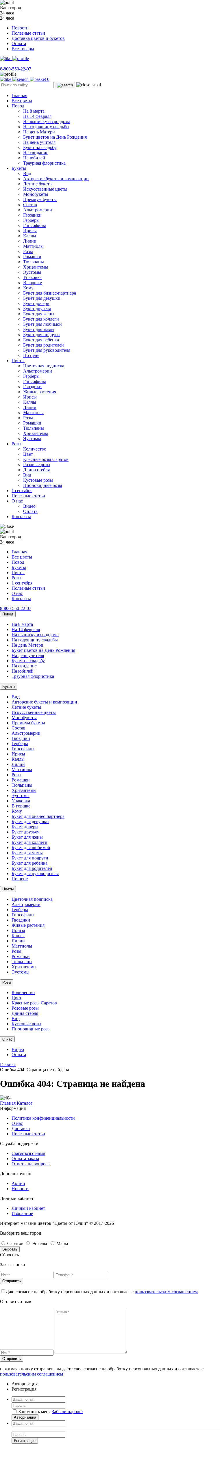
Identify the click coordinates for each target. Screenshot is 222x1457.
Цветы (18, 360)
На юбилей (34, 157)
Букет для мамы (38, 329)
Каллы (29, 235)
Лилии (29, 241)
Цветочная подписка (43, 365)
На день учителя (39, 142)
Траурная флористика (44, 163)
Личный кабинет (28, 1208)
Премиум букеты (40, 199)
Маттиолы (33, 246)
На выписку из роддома (46, 121)
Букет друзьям (37, 308)
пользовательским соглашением (166, 1291)
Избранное (22, 1213)
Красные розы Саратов (46, 459)
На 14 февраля (37, 116)
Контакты (21, 516)
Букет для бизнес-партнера (49, 293)
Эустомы (32, 272)
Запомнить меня (34, 1411)
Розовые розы (36, 464)
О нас (17, 500)
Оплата (19, 43)
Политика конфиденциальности (43, 1118)
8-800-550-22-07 (15, 68)
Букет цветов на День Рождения (55, 137)
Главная (19, 95)
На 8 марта (34, 111)
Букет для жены (38, 313)
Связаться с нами (28, 1153)
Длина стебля (36, 469)
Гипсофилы (34, 225)
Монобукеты (35, 194)
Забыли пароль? (67, 1411)
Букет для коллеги (41, 319)
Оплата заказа (25, 1158)
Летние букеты (38, 183)
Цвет (28, 454)
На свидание (35, 152)
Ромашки (32, 256)
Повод (18, 105)
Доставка (21, 1128)
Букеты (19, 168)
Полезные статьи (28, 33)
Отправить (11, 1281)
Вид (27, 173)
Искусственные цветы (45, 189)
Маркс (62, 1243)
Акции (18, 1183)
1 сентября (22, 490)
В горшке (32, 282)
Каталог (25, 1103)
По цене (31, 355)
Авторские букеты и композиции (56, 178)
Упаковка (32, 277)
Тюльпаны (33, 261)
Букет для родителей (43, 345)
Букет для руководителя (46, 350)
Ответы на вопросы (31, 1163)
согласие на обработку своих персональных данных (89, 1450)
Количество (34, 448)
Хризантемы (35, 267)
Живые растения (39, 391)
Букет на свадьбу (39, 147)
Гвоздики (32, 215)
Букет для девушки (41, 298)
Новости (20, 27)
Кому (28, 287)
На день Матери (39, 131)
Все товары (23, 48)
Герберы (31, 220)
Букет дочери (36, 303)
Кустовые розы (38, 480)
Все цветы (22, 100)
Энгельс (40, 1243)
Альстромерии (37, 209)
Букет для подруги (41, 334)
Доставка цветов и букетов (38, 38)
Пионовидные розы (42, 485)
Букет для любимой (42, 324)
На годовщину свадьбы (46, 126)
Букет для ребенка (41, 339)
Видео (29, 506)
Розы (28, 251)
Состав (30, 204)
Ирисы (30, 230)
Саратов (15, 1243)
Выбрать (9, 1249)
